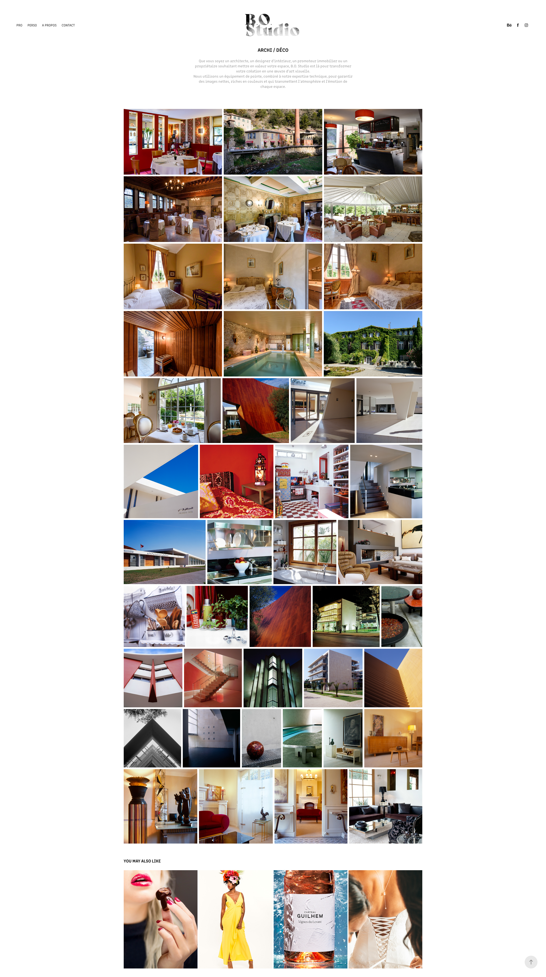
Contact (68, 25)
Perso (32, 25)
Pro (19, 25)
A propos (49, 25)
